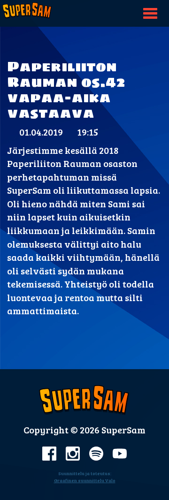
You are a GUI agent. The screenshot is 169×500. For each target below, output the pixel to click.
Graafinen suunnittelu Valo (84, 480)
